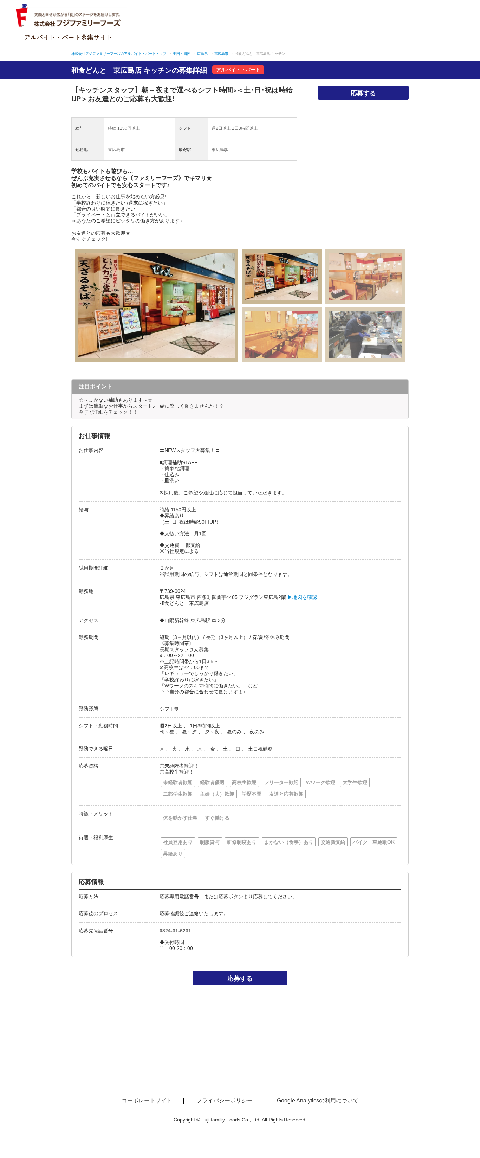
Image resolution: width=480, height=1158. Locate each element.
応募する (363, 92)
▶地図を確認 (302, 597)
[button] (116, 305)
